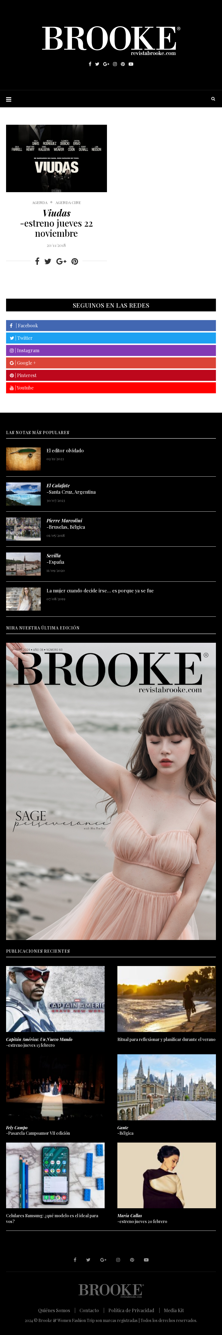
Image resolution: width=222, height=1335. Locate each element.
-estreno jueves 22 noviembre (56, 223)
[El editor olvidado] (23, 459)
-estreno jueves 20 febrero (142, 1218)
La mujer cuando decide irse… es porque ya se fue (100, 590)
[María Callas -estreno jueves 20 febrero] (166, 1175)
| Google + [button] (25, 363)
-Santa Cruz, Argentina (71, 488)
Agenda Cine (68, 202)
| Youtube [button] (24, 388)
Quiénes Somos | (56, 1310)
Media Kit (174, 1310)
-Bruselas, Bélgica (66, 523)
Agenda (39, 202)
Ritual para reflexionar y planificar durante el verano (166, 1039)
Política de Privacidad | (134, 1310)
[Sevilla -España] (23, 564)
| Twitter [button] (23, 338)
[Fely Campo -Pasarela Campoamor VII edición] (55, 1087)
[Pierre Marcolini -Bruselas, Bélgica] (23, 529)
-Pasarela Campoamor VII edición (38, 1130)
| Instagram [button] (26, 350)
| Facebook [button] (25, 325)
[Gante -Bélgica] (166, 1087)
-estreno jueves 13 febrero (39, 1042)
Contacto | (91, 1310)
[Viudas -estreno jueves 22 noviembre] (56, 158)
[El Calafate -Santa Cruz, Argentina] (23, 494)
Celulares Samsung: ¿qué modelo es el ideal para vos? (52, 1218)
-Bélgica (125, 1130)
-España (55, 558)
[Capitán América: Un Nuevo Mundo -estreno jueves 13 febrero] (55, 999)
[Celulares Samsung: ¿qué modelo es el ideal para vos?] (55, 1175)
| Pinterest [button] (25, 375)
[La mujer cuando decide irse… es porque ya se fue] (23, 599)
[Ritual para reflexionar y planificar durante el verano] (166, 999)
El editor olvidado (65, 450)
